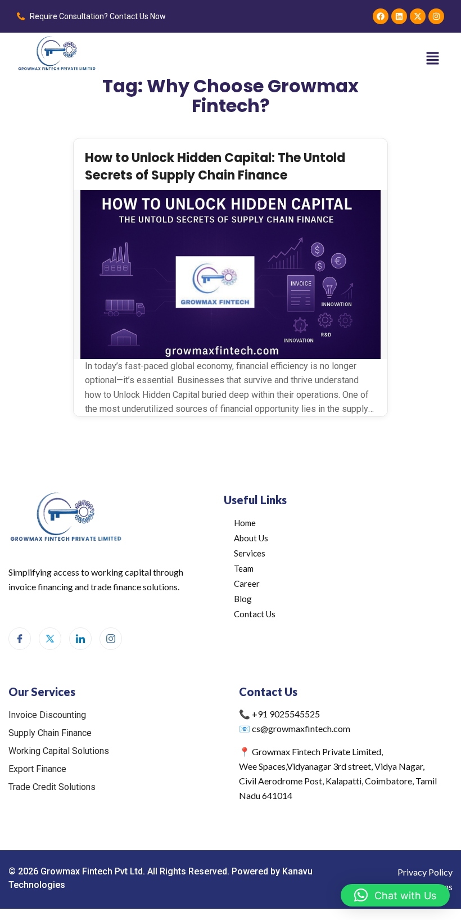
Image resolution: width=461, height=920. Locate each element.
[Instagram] (436, 16)
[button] (433, 58)
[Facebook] (380, 16)
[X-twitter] (418, 16)
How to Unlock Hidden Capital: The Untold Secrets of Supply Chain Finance (215, 166)
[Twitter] (50, 638)
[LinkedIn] (80, 638)
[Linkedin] (399, 16)
